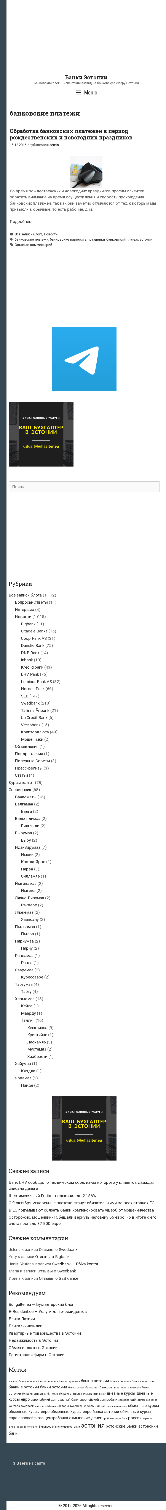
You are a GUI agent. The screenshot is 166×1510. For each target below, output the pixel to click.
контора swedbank (21, 1406)
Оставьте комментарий (33, 245)
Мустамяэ (36, 1049)
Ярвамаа (23, 1078)
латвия (100, 1406)
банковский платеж (122, 239)
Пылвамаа (25, 926)
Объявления (26, 746)
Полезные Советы (32, 760)
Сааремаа (24, 970)
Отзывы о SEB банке (58, 1278)
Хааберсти (37, 1056)
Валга (26, 811)
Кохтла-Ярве (33, 861)
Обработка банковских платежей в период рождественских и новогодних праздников (71, 134)
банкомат (92, 1387)
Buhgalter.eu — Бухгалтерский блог (41, 1304)
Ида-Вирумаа (27, 847)
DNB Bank (30, 652)
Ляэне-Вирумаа (29, 897)
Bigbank (28, 623)
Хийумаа (23, 1063)
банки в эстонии (24, 1387)
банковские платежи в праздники (77, 239)
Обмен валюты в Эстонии (33, 1347)
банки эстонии (53, 1387)
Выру (26, 840)
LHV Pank (30, 674)
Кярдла (28, 1070)
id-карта (13, 1381)
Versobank (30, 724)
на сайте (29, 1463)
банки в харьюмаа (143, 1381)
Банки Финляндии (25, 1325)
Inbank (27, 659)
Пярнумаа (24, 941)
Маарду (28, 1013)
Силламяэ (30, 876)
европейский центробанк (98, 1400)
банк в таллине (28, 1381)
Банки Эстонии (86, 77)
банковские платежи (31, 239)
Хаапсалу (30, 919)
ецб (133, 1399)
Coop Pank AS (34, 638)
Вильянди (30, 825)
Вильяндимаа (27, 818)
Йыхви (27, 854)
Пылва (27, 933)
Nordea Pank (33, 688)
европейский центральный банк (54, 1400)
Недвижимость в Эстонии (33, 1340)
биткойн (52, 1393)
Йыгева (28, 890)
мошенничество (117, 1406)
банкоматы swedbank (129, 1387)
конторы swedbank (70, 1406)
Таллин (28, 1020)
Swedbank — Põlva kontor (75, 1263)
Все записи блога (28, 234)
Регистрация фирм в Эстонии (36, 1354)
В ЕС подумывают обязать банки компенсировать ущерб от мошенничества (81, 1210)
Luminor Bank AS (36, 681)
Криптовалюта (35, 731)
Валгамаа (24, 804)
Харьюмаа (25, 998)
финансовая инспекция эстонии (59, 1426)
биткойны (65, 1393)
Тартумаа (24, 984)
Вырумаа (23, 832)
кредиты (89, 1406)
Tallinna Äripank (35, 710)
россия (135, 1418)
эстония (146, 239)
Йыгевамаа (26, 883)
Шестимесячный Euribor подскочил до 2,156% (52, 1195)
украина (148, 1418)
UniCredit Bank (34, 717)
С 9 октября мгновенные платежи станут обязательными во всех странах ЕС (81, 1202)
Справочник (20, 789)
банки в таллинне (120, 1381)
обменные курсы (143, 1405)
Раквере (29, 905)
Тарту (26, 991)
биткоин (27, 1393)
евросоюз (123, 1400)
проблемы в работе (115, 1418)
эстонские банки (121, 1426)
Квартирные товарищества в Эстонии (45, 1333)
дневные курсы (121, 1393)
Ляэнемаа (24, 912)
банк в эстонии (95, 1381)
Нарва (27, 869)
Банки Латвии (22, 1318)
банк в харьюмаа (69, 1381)
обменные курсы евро (29, 1411)
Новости (50, 234)
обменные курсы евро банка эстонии (85, 1411)
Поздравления (29, 753)
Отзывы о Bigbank (52, 1256)
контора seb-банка (147, 1400)
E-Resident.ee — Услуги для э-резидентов (48, 1311)
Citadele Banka (34, 631)
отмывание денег (85, 1418)
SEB (24, 696)
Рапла (26, 962)
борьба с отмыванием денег (89, 1393)
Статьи (21, 775)
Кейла (26, 1005)
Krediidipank (32, 667)
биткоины (40, 1393)
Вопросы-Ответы (31, 602)
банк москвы (76, 1387)
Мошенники (32, 739)
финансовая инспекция (23, 1426)
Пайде (27, 1085)
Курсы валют (21, 782)
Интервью (24, 609)
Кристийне (37, 1034)
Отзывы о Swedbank (58, 1249)
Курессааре (32, 977)
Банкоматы (26, 796)
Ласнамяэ (36, 1042)
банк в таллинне (48, 1381)
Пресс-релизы (29, 768)
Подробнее (20, 221)
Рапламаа (24, 955)
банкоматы (108, 1387)
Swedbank (30, 703)
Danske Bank (32, 645)
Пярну (27, 948)
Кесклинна (37, 1027)
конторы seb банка (45, 1406)
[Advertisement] (86, 44)
